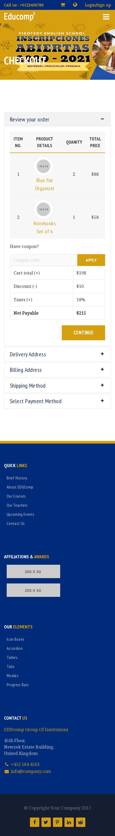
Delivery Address (28, 354)
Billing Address (26, 369)
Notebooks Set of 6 (45, 227)
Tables (12, 657)
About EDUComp (20, 487)
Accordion (15, 648)
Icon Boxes (15, 639)
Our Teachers (17, 505)
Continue (83, 332)
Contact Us (16, 523)
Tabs (10, 666)
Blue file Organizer (45, 184)
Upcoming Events (20, 514)
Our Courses (16, 496)
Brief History (17, 477)
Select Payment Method (36, 401)
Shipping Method (28, 385)
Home (9, 70)
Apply (91, 260)
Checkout (29, 70)
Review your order (29, 119)
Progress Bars (18, 684)
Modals (12, 675)
